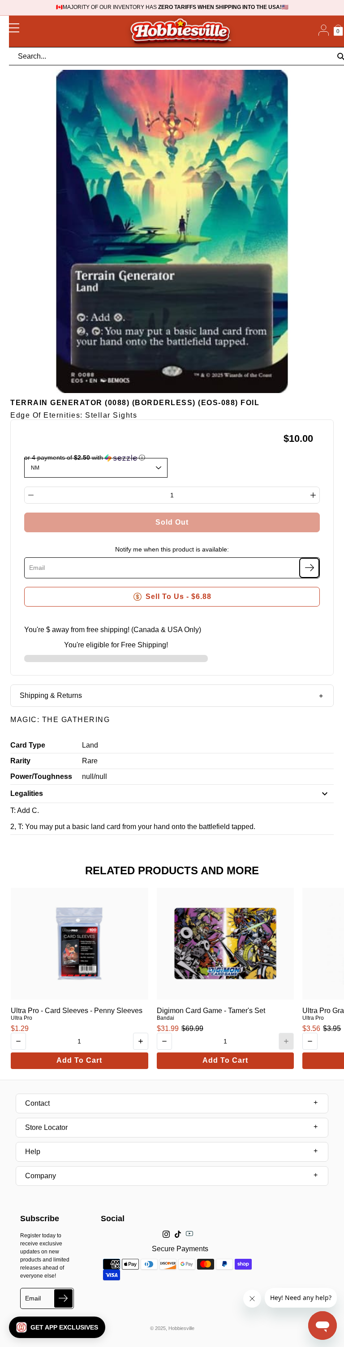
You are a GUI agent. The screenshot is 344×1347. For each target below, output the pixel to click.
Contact (37, 1103)
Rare (90, 761)
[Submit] (63, 1298)
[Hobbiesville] (180, 31)
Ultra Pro (21, 1018)
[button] (57, 1327)
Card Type (27, 745)
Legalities (26, 793)
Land (90, 745)
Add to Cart (79, 1060)
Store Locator (46, 1127)
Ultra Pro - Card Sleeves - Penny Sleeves (76, 1010)
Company (40, 1176)
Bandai (165, 1018)
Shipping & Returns (51, 695)
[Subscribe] (309, 568)
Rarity (20, 761)
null (88, 776)
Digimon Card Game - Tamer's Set (211, 1010)
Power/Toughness (41, 776)
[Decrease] (31, 495)
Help (32, 1151)
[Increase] (313, 495)
